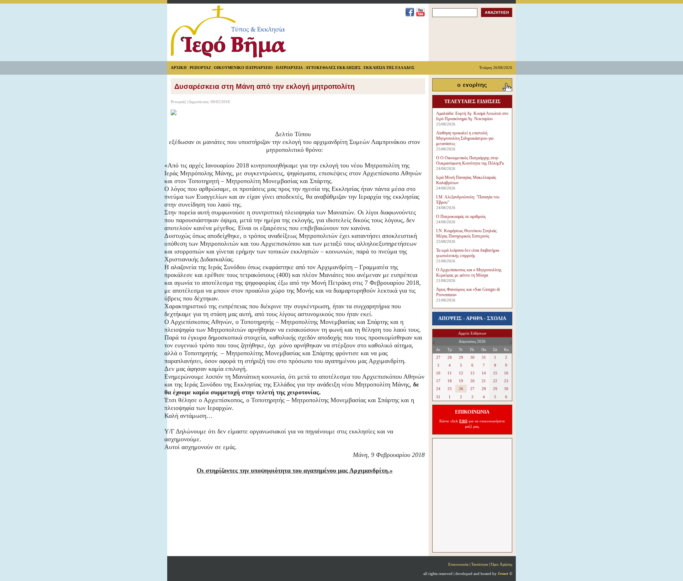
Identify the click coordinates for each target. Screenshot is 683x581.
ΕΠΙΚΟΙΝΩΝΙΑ (472, 412)
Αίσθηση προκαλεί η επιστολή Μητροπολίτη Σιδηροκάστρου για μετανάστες (464, 138)
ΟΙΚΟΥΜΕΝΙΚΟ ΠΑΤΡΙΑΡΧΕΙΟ (243, 67)
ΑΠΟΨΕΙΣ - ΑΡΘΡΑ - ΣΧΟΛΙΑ (472, 318)
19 (461, 381)
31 (484, 357)
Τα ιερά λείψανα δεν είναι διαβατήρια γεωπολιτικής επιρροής (467, 253)
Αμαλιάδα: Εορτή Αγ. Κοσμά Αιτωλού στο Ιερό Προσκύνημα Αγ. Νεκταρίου (472, 116)
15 (495, 373)
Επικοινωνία (458, 564)
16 (506, 373)
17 (438, 381)
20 (472, 381)
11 (450, 373)
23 (506, 381)
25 (450, 389)
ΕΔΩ (463, 421)
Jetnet (503, 573)
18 (450, 381)
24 (438, 389)
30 (472, 357)
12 (461, 373)
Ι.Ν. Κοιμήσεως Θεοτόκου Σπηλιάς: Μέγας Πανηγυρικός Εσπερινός (467, 233)
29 (461, 357)
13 (472, 373)
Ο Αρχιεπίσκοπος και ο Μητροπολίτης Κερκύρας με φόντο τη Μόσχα (469, 272)
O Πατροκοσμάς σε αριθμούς (461, 216)
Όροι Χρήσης (501, 564)
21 (484, 381)
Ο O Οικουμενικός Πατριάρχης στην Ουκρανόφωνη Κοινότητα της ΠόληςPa (470, 160)
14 (484, 373)
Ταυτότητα (479, 564)
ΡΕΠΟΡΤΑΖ (200, 67)
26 (461, 389)
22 (495, 381)
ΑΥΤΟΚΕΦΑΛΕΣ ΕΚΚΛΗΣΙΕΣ (333, 67)
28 (450, 357)
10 (438, 373)
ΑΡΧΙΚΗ (179, 67)
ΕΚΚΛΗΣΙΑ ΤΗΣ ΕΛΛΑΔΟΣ (389, 67)
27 (438, 357)
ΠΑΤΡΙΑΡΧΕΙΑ (289, 67)
